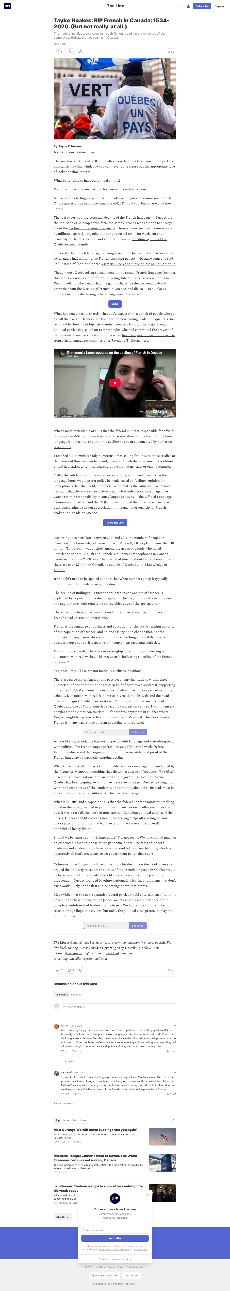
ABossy (65, 1072)
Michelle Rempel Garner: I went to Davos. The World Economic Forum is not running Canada (95, 1158)
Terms (121, 1267)
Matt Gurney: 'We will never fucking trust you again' (95, 1130)
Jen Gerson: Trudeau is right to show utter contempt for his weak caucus (98, 1188)
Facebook (112, 953)
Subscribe (202, 6)
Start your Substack (106, 1275)
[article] (115, 1138)
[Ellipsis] (174, 1025)
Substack (98, 1283)
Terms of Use (131, 1245)
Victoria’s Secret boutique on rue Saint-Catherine (138, 263)
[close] (147, 1194)
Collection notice (136, 1267)
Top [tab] (58, 1120)
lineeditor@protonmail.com (88, 958)
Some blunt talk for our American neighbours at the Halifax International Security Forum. (96, 1136)
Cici (63, 1025)
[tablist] (68, 994)
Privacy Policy (140, 1249)
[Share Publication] (188, 6)
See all (60, 1216)
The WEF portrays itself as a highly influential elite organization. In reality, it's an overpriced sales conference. (98, 1166)
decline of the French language (92, 228)
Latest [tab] (66, 1120)
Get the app (131, 1275)
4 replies (69, 1061)
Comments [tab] (62, 994)
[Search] (181, 6)
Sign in (219, 6)
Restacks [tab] (76, 994)
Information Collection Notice (114, 1249)
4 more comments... (65, 1103)
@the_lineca (73, 953)
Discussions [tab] (79, 1120)
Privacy (112, 1267)
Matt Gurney (74, 1142)
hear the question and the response (148, 335)
